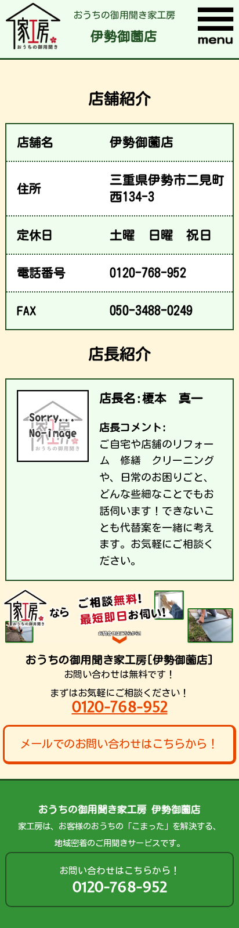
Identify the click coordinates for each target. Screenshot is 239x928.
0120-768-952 (120, 706)
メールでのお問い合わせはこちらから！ (119, 743)
